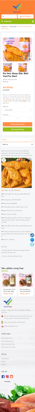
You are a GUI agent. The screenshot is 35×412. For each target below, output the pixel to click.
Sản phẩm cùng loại (12, 268)
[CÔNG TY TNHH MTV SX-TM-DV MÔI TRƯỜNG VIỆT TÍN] (8, 302)
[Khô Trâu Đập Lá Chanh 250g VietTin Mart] (25, 280)
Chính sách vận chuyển (8, 347)
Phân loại (5, 106)
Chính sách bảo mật (7, 341)
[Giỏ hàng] (21, 16)
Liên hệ (3, 364)
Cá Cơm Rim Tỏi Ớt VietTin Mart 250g (9, 290)
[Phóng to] (29, 59)
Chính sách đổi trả (6, 338)
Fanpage (7, 381)
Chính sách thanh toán (8, 344)
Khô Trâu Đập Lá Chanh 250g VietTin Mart (26, 290)
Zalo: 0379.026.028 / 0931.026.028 (14, 322)
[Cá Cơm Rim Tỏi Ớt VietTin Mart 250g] (9, 280)
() (26, 16)
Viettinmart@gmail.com (11, 326)
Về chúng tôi (5, 358)
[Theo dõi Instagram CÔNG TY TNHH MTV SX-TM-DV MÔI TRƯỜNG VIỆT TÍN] (7, 376)
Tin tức (3, 361)
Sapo (21, 400)
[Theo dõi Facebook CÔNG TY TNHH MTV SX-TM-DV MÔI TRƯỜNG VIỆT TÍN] (3, 376)
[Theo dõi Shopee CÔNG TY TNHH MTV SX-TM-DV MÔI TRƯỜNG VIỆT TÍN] (11, 376)
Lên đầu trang (17, 405)
